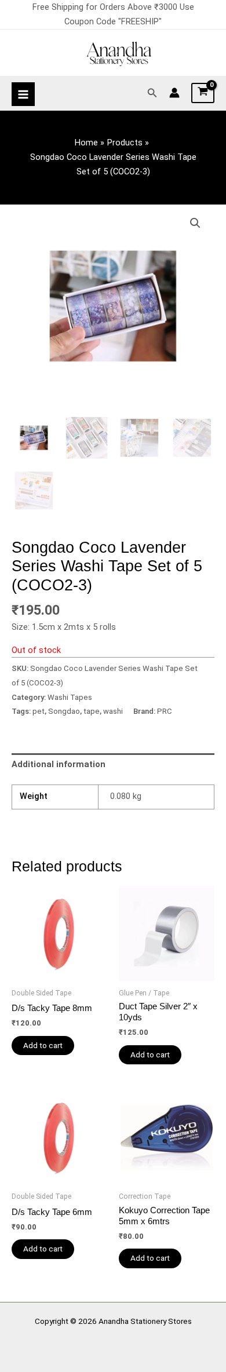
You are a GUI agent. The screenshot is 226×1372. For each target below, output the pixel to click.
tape (91, 711)
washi (113, 711)
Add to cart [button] (43, 1045)
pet (38, 711)
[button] (152, 93)
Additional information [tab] (58, 764)
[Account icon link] (174, 92)
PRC (164, 711)
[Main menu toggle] (23, 93)
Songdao (64, 711)
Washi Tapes (70, 697)
